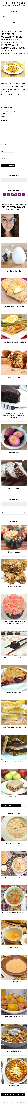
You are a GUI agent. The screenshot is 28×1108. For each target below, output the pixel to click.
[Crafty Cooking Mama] (14, 6)
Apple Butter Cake (14, 796)
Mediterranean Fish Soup (14, 878)
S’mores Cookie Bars (14, 587)
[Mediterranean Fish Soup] (14, 876)
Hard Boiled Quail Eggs (14, 271)
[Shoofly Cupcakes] (14, 550)
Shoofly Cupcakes (14, 552)
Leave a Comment (22, 56)
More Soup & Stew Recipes (13, 1094)
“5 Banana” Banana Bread (14, 488)
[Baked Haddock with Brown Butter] (14, 326)
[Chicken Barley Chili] (14, 1049)
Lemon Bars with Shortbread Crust (14, 727)
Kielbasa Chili (14, 1086)
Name (4, 144)
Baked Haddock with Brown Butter (14, 342)
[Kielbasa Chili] (14, 1083)
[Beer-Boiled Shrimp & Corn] (14, 1014)
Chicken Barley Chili (14, 1051)
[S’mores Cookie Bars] (14, 584)
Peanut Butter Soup (14, 982)
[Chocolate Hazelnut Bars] (14, 759)
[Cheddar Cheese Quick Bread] (14, 291)
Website (4, 158)
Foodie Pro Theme (14, 1103)
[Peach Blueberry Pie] (14, 690)
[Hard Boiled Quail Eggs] (14, 255)
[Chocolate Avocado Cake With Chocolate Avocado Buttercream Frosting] (14, 397)
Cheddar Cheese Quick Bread (14, 306)
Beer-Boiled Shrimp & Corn (14, 1016)
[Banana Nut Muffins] (14, 362)
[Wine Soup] (14, 945)
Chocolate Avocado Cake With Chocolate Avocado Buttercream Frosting (14, 415)
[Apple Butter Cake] (14, 794)
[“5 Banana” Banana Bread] (14, 473)
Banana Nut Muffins (14, 378)
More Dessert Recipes (11, 805)
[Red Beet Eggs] (14, 437)
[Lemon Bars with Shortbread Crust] (14, 725)
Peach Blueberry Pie (14, 692)
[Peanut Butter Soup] (14, 979)
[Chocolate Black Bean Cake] (14, 656)
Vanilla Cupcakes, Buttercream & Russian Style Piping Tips (14, 622)
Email (4, 151)
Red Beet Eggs (14, 453)
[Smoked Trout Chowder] (14, 841)
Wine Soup (14, 947)
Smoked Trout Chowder (14, 843)
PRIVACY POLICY (14, 1105)
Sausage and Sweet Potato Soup (14, 912)
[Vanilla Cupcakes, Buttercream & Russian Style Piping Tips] (14, 619)
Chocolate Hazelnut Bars (14, 762)
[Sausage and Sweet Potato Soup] (14, 910)
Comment (5, 120)
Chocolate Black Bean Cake (14, 658)
